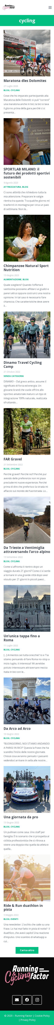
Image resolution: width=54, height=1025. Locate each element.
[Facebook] (27, 1000)
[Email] (17, 1000)
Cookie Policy (42, 1015)
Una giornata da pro (21, 817)
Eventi (14, 919)
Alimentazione (12, 279)
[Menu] (50, 7)
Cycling (15, 90)
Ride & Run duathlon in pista (23, 907)
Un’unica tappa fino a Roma (22, 638)
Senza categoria (14, 376)
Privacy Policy (28, 1020)
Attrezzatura (12, 186)
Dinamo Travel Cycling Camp (23, 364)
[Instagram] (37, 1000)
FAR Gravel (13, 459)
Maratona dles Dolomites (25, 80)
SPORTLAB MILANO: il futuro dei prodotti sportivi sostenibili (27, 173)
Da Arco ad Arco (17, 728)
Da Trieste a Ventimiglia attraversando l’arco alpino (27, 549)
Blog (6, 90)
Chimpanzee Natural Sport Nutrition (26, 267)
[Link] (8, 7)
